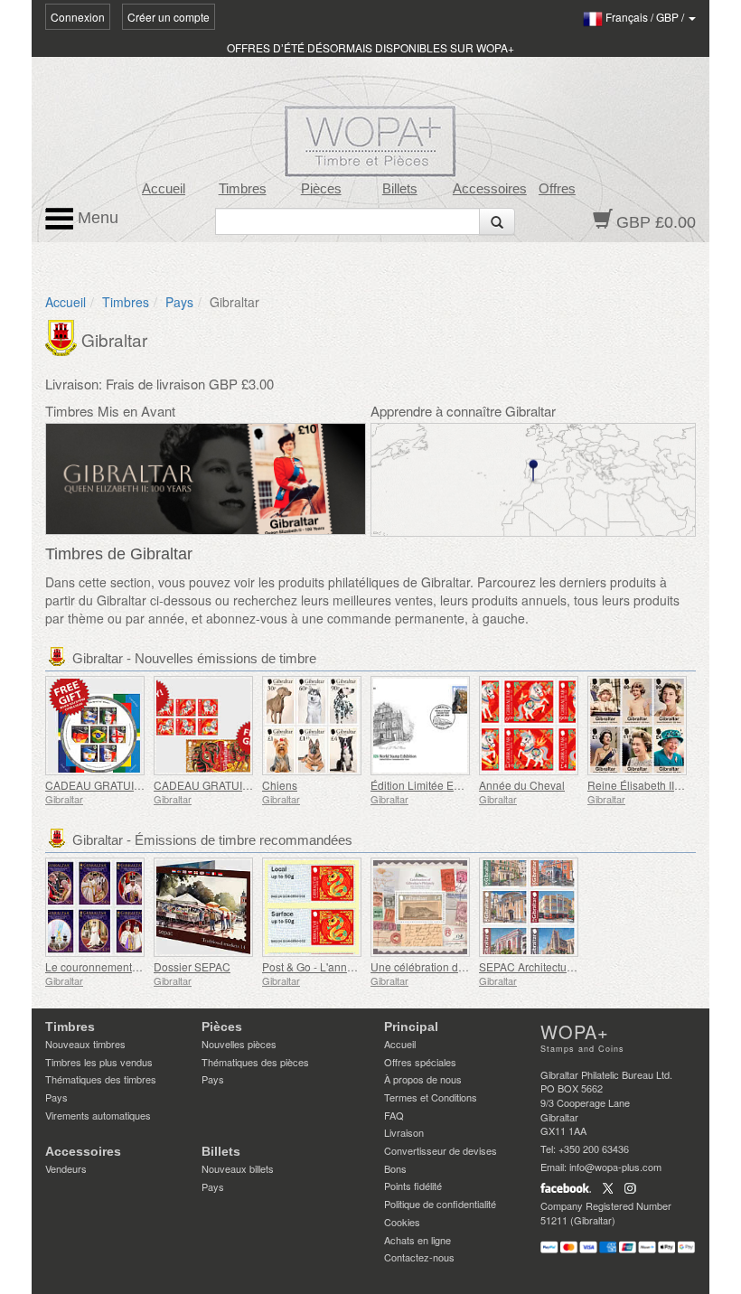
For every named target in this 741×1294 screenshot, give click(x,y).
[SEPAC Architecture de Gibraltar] (528, 907)
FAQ (394, 1115)
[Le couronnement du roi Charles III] (95, 907)
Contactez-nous (419, 1257)
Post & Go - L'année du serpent (338, 966)
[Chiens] (311, 725)
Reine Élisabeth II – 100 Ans (657, 784)
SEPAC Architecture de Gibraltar (558, 966)
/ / (646, 16)
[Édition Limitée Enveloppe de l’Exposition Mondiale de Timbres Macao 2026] (420, 725)
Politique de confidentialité (440, 1203)
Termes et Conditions (430, 1097)
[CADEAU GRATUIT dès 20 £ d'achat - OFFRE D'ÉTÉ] (95, 725)
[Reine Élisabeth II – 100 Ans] (637, 725)
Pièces (321, 189)
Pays (179, 302)
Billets (399, 189)
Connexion (78, 16)
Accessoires (490, 189)
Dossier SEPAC (192, 966)
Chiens (279, 784)
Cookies (402, 1221)
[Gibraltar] (63, 336)
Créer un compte (168, 16)
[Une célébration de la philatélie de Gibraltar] (420, 907)
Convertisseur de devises (440, 1150)
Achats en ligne (417, 1240)
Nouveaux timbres (85, 1043)
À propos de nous (423, 1079)
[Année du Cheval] (528, 725)
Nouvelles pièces (239, 1043)
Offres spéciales (420, 1062)
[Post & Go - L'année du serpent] (311, 907)
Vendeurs (66, 1168)
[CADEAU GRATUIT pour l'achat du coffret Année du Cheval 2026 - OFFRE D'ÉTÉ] (203, 725)
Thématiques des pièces (255, 1062)
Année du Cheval (522, 784)
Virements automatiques (98, 1115)
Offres (557, 189)
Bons (395, 1168)
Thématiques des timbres (100, 1079)
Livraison (404, 1132)
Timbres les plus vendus (99, 1062)
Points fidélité (413, 1185)
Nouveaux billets (238, 1168)
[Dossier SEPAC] (203, 907)
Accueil (163, 189)
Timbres (243, 189)
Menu (95, 218)
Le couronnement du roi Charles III (130, 966)
